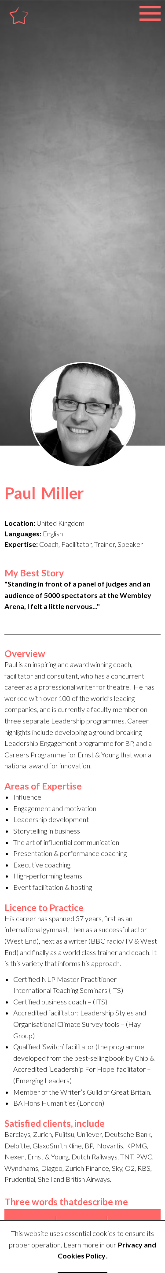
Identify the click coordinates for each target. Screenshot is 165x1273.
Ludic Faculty (34, 25)
